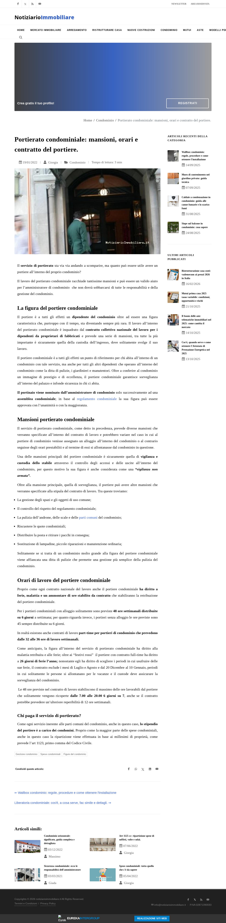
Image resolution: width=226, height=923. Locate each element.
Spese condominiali (50, 754)
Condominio (105, 120)
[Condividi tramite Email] (156, 769)
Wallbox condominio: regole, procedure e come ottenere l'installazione (195, 156)
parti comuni (88, 517)
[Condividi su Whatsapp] (135, 769)
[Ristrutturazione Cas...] (173, 274)
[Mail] (39, 4)
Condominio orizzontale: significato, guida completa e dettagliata (59, 840)
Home (88, 120)
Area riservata (200, 4)
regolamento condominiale (97, 399)
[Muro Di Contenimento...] (173, 178)
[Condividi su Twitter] (142, 769)
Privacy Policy (48, 903)
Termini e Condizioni (25, 903)
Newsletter (178, 4)
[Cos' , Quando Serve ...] (173, 346)
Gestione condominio (26, 754)
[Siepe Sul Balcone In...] (173, 227)
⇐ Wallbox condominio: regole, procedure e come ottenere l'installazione (65, 792)
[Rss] (32, 4)
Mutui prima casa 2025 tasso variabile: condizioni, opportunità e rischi (196, 297)
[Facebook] (18, 4)
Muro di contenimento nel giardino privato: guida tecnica (196, 178)
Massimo (54, 856)
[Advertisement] (113, 72)
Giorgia (52, 162)
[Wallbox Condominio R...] (173, 156)
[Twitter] (25, 4)
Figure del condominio (75, 754)
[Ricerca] (20, 37)
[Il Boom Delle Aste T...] (173, 319)
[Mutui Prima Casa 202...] (173, 297)
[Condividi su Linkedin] (149, 769)
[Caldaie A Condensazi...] (173, 201)
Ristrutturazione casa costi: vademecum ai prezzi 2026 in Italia (196, 275)
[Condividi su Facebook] (128, 769)
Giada (52, 883)
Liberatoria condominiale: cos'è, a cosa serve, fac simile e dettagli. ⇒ (62, 803)
